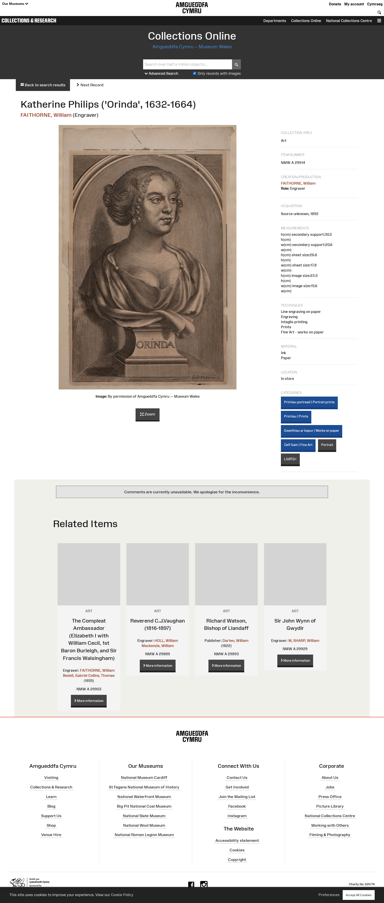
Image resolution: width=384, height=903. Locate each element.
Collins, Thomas (101, 675)
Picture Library (330, 806)
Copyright (237, 859)
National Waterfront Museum (144, 796)
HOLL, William (166, 641)
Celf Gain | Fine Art (298, 445)
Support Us (51, 816)
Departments (274, 21)
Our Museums (13, 4)
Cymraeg (374, 4)
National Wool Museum (144, 825)
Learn (51, 796)
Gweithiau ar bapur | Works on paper (311, 430)
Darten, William (235, 641)
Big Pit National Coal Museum (144, 806)
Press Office (330, 796)
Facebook (237, 806)
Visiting (51, 777)
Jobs (330, 787)
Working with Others (330, 825)
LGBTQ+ (290, 459)
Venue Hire (51, 834)
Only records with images (219, 73)
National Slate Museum (144, 816)
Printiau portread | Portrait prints (309, 402)
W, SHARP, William (303, 641)
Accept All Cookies (359, 895)
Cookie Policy (122, 895)
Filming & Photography (329, 834)
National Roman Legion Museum (144, 834)
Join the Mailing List (237, 796)
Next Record (91, 85)
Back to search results (44, 85)
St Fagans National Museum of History (144, 787)
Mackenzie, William (158, 646)
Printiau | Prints (296, 416)
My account (354, 4)
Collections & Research (29, 20)
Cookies (237, 850)
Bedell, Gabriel (75, 675)
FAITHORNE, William (46, 115)
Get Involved (237, 787)
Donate (335, 4)
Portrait (327, 445)
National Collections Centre (349, 21)
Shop (51, 825)
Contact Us (237, 777)
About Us (330, 777)
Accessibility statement (237, 840)
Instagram (237, 816)
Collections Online (306, 21)
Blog (51, 806)
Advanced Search (163, 73)
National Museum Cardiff (144, 777)
